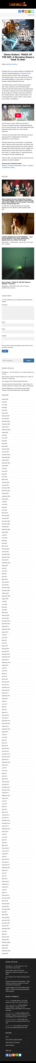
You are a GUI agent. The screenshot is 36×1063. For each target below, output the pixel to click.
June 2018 (4, 670)
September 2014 (6, 795)
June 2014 (4, 803)
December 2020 (6, 587)
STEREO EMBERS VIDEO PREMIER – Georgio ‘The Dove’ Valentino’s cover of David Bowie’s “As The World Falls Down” (18, 1014)
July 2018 (4, 668)
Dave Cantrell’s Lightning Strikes (14, 1039)
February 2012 (5, 859)
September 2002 (6, 950)
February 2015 (5, 781)
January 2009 (5, 906)
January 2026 (5, 418)
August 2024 (5, 465)
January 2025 (5, 451)
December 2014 (6, 787)
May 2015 (4, 773)
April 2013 (4, 842)
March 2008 (5, 914)
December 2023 (6, 488)
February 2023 (5, 515)
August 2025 (5, 432)
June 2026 (4, 404)
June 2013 (4, 837)
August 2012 (5, 853)
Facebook (11, 165)
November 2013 (6, 823)
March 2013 (5, 845)
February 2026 (5, 416)
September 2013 (6, 828)
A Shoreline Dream (25, 73)
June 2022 (4, 537)
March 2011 (5, 878)
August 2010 (5, 887)
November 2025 (6, 424)
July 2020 (4, 601)
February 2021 (5, 582)
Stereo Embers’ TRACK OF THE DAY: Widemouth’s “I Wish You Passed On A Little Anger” (17, 972)
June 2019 (4, 637)
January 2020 (5, 618)
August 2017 (5, 698)
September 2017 (6, 695)
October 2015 (5, 759)
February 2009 (5, 903)
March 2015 (5, 779)
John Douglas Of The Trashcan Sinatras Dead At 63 (15, 381)
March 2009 (5, 900)
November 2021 (6, 557)
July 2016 (4, 734)
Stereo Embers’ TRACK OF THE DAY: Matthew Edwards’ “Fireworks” (16, 283)
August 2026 (5, 399)
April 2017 (4, 709)
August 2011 (5, 870)
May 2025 (4, 440)
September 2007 (6, 928)
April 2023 (4, 510)
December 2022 (6, 521)
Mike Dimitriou (12, 64)
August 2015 (5, 765)
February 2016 (5, 748)
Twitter (25, 165)
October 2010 (5, 884)
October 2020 (5, 593)
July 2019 (4, 634)
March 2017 (5, 712)
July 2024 (4, 468)
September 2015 (6, 762)
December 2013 (6, 820)
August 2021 (5, 565)
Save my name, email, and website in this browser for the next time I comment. (17, 346)
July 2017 (4, 701)
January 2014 (5, 817)
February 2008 (5, 917)
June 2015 (4, 770)
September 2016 (6, 729)
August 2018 (5, 665)
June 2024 (4, 471)
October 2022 (5, 526)
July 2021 (4, 568)
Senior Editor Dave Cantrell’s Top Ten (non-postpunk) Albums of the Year (18, 1021)
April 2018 (4, 676)
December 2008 (6, 909)
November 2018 (6, 657)
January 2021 (5, 585)
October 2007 (5, 925)
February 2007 (5, 937)
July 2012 (4, 856)
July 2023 (4, 501)
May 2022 (4, 540)
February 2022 (5, 549)
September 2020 (6, 596)
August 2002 (5, 953)
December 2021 (6, 554)
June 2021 (4, 571)
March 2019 (5, 646)
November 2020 (6, 590)
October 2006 (5, 939)
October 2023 (5, 493)
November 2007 (6, 923)
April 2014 (4, 809)
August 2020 (5, 598)
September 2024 (6, 463)
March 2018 (5, 679)
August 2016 (5, 731)
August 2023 (5, 499)
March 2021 (5, 579)
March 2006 (5, 948)
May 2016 (4, 740)
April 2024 (4, 476)
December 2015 (6, 754)
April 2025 (4, 443)
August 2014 (5, 798)
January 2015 (5, 784)
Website (4, 165)
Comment (5, 305)
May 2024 (4, 474)
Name (4, 322)
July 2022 (4, 535)
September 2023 (6, 496)
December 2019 (6, 621)
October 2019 (5, 626)
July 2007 (4, 931)
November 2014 (6, 790)
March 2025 (5, 446)
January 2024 (5, 485)
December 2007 (6, 920)
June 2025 (4, 438)
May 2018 (4, 673)
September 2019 (6, 629)
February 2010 (5, 895)
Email (4, 329)
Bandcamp (18, 165)
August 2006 (5, 945)
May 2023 (4, 507)
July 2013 (4, 834)
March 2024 (5, 479)
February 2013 (5, 848)
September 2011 (6, 867)
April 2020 (4, 610)
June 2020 (4, 604)
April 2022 (4, 543)
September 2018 (6, 662)
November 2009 (6, 898)
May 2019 (4, 640)
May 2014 (4, 806)
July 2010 (4, 889)
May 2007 (4, 934)
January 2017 (5, 718)
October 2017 (5, 693)
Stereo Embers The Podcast (13, 1042)
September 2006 (6, 942)
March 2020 (5, 612)
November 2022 (6, 524)
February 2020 (5, 615)
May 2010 (4, 892)
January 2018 (5, 684)
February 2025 (5, 449)
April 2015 (4, 776)
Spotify (12, 167)
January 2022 (5, 551)
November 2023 (6, 490)
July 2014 (4, 801)
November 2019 (6, 623)
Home (7, 1037)
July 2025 (4, 435)
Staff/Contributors (10, 1045)
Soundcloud (5, 167)
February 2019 (5, 648)
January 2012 (5, 862)
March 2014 (5, 812)
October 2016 (5, 726)
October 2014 (5, 792)
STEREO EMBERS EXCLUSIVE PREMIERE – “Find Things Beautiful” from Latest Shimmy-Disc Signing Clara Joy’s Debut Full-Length (17, 238)
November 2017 (6, 690)
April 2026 (4, 410)
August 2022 (5, 532)
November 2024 (6, 457)
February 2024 (5, 482)
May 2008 (4, 912)
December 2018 (6, 654)
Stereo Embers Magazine (9, 15)
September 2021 (6, 562)
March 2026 (5, 413)
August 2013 (5, 831)
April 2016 (4, 743)
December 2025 (6, 421)
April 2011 (4, 876)
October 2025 (5, 427)
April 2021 (4, 576)
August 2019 (5, 632)
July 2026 (4, 402)
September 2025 (6, 429)
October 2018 (5, 659)
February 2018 (5, 682)
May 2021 (4, 573)
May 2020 (4, 607)
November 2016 (6, 723)
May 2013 (4, 840)
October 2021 (5, 560)
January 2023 (5, 518)
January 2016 (5, 751)
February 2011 (5, 881)
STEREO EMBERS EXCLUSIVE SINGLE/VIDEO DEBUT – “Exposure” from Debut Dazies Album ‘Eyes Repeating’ (18, 989)
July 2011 (4, 873)
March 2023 (5, 513)
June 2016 (4, 737)
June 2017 (4, 704)
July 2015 (4, 768)
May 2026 (4, 407)
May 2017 (4, 707)
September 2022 (6, 529)
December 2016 (6, 720)
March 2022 (5, 546)
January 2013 (5, 851)
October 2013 (5, 826)
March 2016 (5, 745)
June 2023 (4, 504)
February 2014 (5, 815)
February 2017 (5, 715)
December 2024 (6, 454)
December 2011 (6, 865)
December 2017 (6, 687)
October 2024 (5, 460)
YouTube (30, 165)
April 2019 (4, 643)
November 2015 (6, 756)
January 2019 (5, 651)
